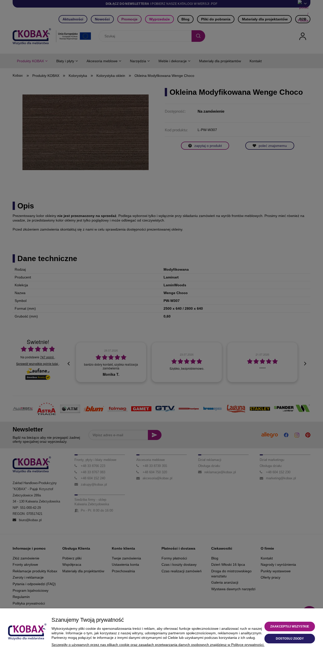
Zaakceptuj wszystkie (289, 626)
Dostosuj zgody (290, 638)
